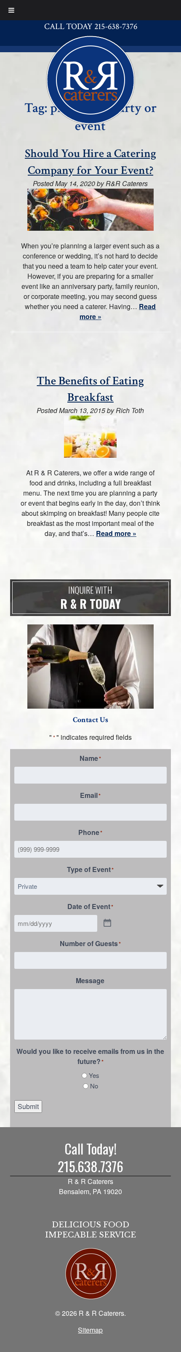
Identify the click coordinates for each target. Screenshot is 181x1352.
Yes (94, 1075)
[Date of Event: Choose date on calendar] (107, 923)
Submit (28, 1106)
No (94, 1085)
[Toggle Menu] (11, 10)
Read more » (116, 533)
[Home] (90, 79)
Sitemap (90, 1330)
